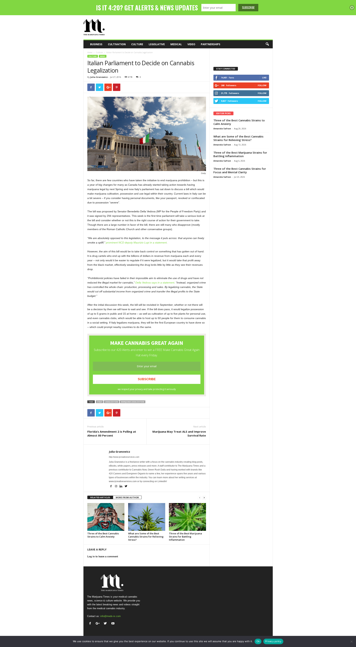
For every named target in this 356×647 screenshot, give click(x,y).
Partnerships (210, 44)
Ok (258, 641)
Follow (262, 85)
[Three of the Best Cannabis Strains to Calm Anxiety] (105, 517)
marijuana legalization (132, 402)
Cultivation (117, 44)
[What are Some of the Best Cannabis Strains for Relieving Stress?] (146, 517)
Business (96, 44)
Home (89, 52)
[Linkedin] (121, 486)
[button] (267, 44)
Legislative (157, 44)
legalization (111, 402)
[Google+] (98, 623)
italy (99, 402)
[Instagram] (116, 486)
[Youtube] (113, 623)
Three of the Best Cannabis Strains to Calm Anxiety (103, 535)
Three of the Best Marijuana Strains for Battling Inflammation (185, 536)
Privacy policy (273, 641)
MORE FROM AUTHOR (127, 497)
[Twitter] (126, 486)
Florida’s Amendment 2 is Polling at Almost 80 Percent (111, 433)
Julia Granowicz (99, 77)
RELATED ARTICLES (100, 497)
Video (191, 44)
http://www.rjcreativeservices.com (124, 457)
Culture (137, 44)
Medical (176, 44)
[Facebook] (111, 486)
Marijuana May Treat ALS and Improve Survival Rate (179, 433)
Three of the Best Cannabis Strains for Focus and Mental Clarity (239, 170)
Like (264, 77)
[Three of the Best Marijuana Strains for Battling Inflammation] (187, 517)
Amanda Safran (222, 128)
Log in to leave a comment (102, 556)
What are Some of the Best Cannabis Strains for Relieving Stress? (146, 536)
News (102, 56)
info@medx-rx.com (110, 616)
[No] (351, 641)
